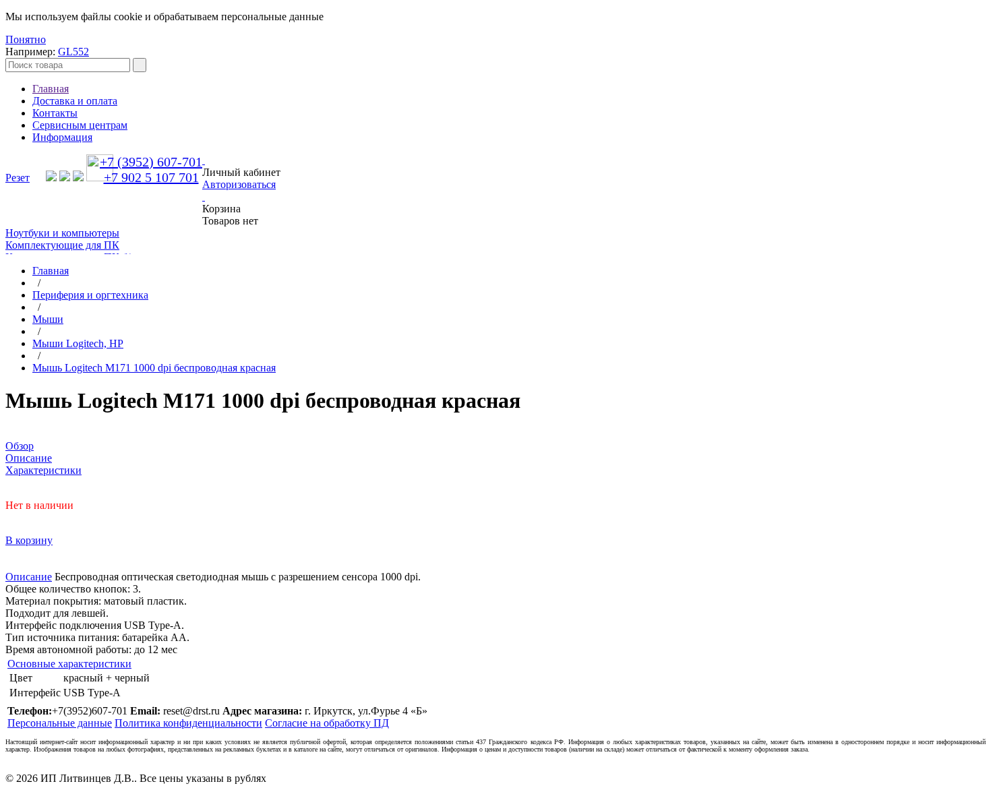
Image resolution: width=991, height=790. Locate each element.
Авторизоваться (239, 184)
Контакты (55, 113)
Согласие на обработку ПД (327, 723)
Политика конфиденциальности (188, 723)
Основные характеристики (69, 663)
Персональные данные (59, 723)
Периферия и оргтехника (90, 295)
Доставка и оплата (74, 101)
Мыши (47, 319)
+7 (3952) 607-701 (151, 161)
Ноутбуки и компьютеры (62, 233)
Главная (50, 88)
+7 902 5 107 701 (151, 177)
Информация (62, 137)
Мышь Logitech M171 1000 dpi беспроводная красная (154, 367)
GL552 (73, 51)
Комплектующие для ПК (62, 245)
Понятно (25, 39)
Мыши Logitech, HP (77, 343)
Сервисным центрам (79, 125)
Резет (17, 177)
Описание (28, 576)
